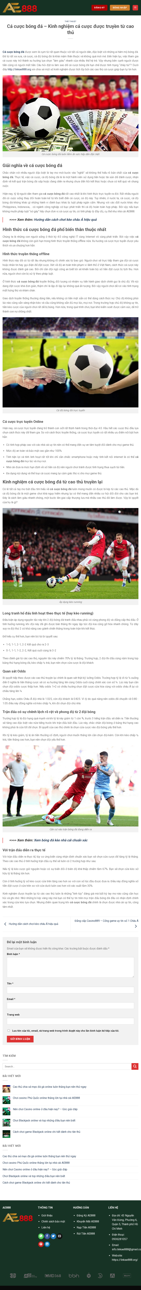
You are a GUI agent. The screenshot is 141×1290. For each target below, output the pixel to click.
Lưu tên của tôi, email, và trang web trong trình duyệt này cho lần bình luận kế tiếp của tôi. (65, 1030)
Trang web (13, 1014)
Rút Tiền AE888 (86, 1233)
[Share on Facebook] (47, 1236)
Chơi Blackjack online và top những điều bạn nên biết (44, 1120)
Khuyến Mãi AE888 (88, 1221)
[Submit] (135, 1066)
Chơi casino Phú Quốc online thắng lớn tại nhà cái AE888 (46, 1098)
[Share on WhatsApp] (41, 1236)
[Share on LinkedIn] (47, 1244)
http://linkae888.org (19, 69)
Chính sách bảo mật (53, 1221)
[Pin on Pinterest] (41, 1244)
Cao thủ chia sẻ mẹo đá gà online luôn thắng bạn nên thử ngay (49, 1086)
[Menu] (135, 8)
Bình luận (13, 954)
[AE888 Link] (20, 7)
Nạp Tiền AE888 (86, 1227)
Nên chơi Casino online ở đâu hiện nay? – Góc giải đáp (45, 1109)
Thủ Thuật (70, 21)
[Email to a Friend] (59, 1236)
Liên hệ (45, 1227)
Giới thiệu (46, 1215)
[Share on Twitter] (53, 1236)
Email (11, 999)
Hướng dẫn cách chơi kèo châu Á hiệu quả (65, 220)
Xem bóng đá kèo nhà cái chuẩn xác (60, 840)
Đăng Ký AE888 (86, 1215)
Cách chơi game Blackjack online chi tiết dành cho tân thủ (46, 1131)
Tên (10, 983)
